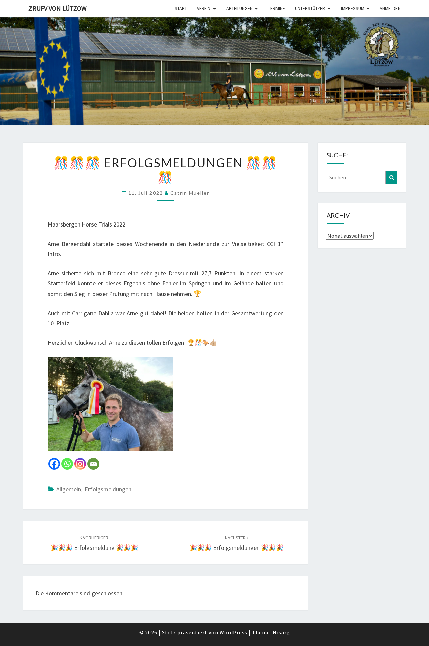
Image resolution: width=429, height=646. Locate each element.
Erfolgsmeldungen (108, 489)
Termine (276, 8)
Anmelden (390, 8)
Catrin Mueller (189, 193)
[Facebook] (54, 464)
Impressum (352, 8)
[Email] (93, 464)
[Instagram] (80, 464)
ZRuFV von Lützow (57, 8)
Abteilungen (239, 8)
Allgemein (68, 489)
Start (181, 8)
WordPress (233, 632)
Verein (203, 8)
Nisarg (281, 632)
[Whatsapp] (67, 464)
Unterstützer (310, 8)
